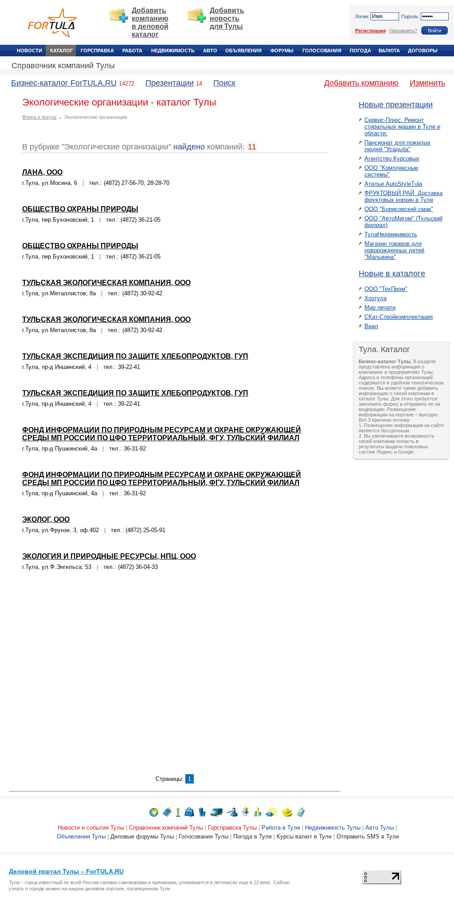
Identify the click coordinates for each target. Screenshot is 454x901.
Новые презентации (396, 104)
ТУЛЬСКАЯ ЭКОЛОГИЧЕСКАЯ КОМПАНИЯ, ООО (106, 282)
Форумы (282, 50)
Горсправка (97, 50)
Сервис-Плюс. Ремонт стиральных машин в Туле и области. (402, 127)
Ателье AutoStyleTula (393, 183)
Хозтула (375, 298)
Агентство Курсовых (391, 158)
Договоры (423, 50)
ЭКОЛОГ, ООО (46, 519)
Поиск (224, 82)
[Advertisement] (174, 678)
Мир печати (379, 307)
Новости (29, 50)
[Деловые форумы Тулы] (245, 811)
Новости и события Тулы (91, 827)
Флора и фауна (39, 117)
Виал (371, 326)
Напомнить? (403, 30)
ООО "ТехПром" (385, 289)
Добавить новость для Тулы (227, 18)
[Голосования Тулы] (257, 811)
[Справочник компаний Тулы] (167, 811)
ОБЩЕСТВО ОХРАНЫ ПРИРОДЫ (80, 209)
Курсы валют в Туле (304, 836)
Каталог (61, 50)
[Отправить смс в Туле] (301, 811)
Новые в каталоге (392, 273)
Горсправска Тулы (232, 827)
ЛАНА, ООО (42, 172)
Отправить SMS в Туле (368, 836)
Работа (132, 50)
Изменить (427, 82)
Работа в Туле (281, 827)
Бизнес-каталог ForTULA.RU (64, 82)
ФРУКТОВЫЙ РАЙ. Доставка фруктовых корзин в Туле (403, 196)
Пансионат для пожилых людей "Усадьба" (397, 146)
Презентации (169, 82)
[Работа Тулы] (189, 811)
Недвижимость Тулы (332, 827)
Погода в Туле (252, 836)
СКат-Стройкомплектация (398, 316)
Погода (360, 50)
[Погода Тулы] (271, 811)
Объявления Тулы (81, 836)
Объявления (243, 50)
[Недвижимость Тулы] (202, 811)
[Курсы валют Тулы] (287, 811)
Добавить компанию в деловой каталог (150, 22)
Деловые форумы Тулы (142, 836)
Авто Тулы (379, 827)
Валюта (389, 50)
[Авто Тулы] (216, 811)
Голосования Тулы (203, 836)
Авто (210, 50)
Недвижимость (173, 50)
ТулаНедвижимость (390, 234)
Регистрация (370, 30)
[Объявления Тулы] (232, 811)
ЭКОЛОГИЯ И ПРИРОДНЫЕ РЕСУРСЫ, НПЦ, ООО (109, 556)
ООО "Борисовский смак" (398, 209)
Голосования (321, 50)
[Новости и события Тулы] (153, 811)
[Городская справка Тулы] (178, 811)
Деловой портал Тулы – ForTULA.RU (66, 871)
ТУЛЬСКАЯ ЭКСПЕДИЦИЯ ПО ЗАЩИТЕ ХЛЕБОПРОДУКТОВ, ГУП (135, 356)
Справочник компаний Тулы (63, 65)
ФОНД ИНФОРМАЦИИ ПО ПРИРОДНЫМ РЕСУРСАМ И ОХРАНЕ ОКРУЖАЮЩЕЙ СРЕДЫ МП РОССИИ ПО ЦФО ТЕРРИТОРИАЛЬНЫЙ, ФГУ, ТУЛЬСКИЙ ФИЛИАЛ (161, 434)
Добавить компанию (361, 82)
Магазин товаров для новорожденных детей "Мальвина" (394, 250)
